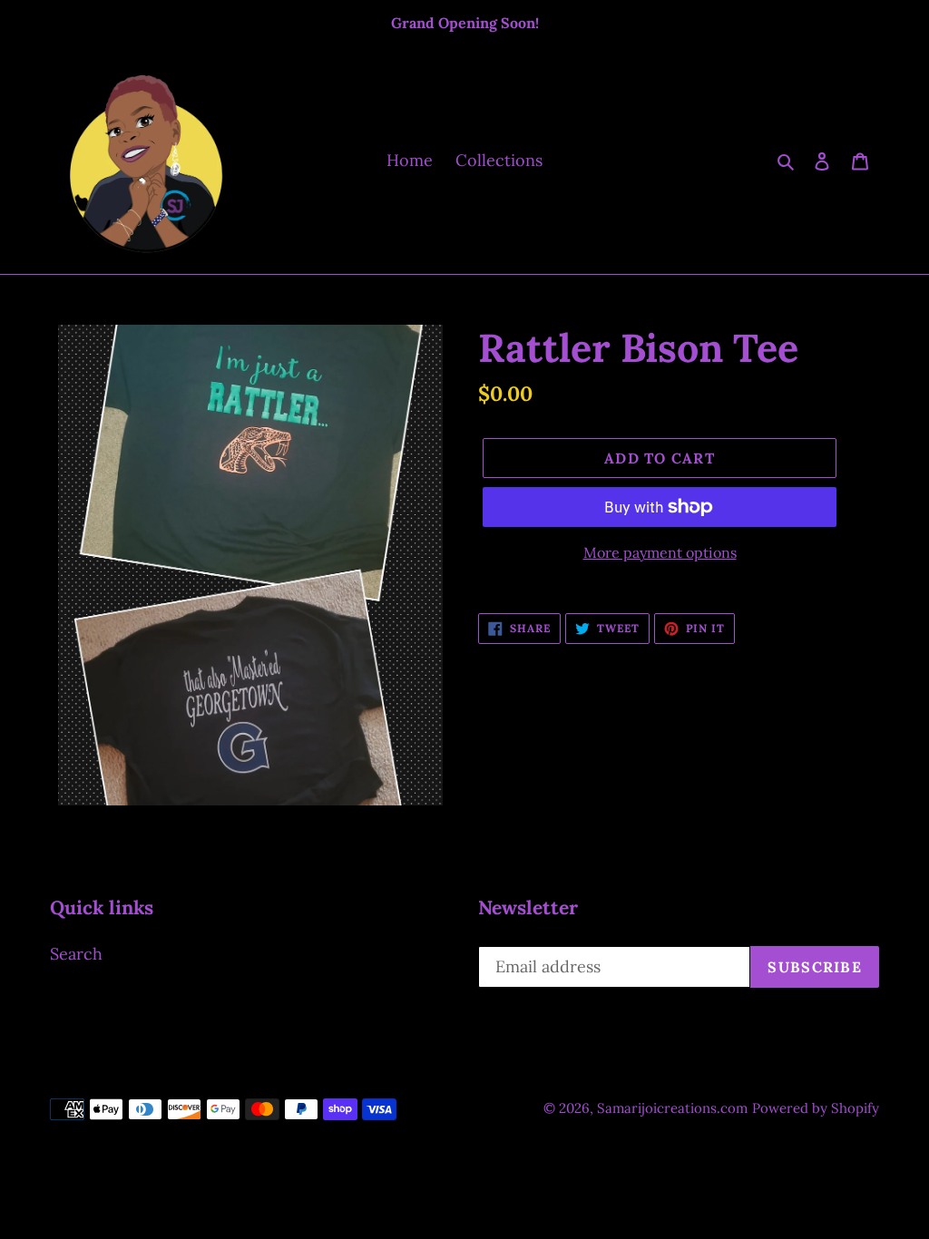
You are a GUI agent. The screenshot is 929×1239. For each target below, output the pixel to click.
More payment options (660, 552)
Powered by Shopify (815, 1108)
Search (76, 953)
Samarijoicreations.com (672, 1108)
